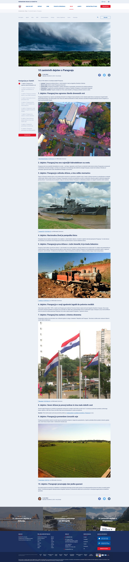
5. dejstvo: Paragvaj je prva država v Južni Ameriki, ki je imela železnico (27, 104)
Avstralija (39, 543)
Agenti (27, 17)
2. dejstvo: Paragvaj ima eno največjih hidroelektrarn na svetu (28, 89)
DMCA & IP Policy (66, 555)
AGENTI (79, 6)
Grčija (39, 544)
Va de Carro (41, 480)
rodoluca (41, 300)
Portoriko (39, 546)
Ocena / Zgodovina (61, 17)
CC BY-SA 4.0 (51, 158)
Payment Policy (60, 555)
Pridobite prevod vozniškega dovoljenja (25, 538)
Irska (38, 541)
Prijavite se (105, 6)
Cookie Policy (56, 555)
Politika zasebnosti (91, 555)
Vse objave (20, 17)
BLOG (71, 6)
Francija (52, 541)
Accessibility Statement (72, 555)
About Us (41, 555)
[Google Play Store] (104, 543)
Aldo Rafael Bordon (43, 158)
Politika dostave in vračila (79, 555)
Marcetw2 (41, 401)
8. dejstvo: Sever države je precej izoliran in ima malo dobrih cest (27, 120)
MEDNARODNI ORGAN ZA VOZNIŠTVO (27, 1)
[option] (21, 519)
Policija (52, 17)
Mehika (52, 538)
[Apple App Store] (104, 538)
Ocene (69, 17)
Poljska (52, 547)
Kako (32, 17)
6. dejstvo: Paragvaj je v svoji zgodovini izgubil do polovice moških (28, 110)
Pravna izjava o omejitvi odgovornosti (25, 559)
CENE (47, 6)
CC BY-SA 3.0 (46, 300)
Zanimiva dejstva (44, 17)
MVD (37, 17)
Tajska (52, 543)
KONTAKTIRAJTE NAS (91, 6)
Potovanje (75, 17)
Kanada (52, 544)
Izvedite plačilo (104, 548)
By (45, 74)
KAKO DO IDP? (29, 6)
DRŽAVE (40, 6)
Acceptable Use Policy (50, 555)
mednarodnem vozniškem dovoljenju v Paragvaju (78, 413)
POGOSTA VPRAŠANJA (59, 6)
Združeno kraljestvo (41, 538)
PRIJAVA (105, 17)
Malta (39, 547)
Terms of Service (44, 555)
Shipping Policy (85, 555)
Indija (52, 546)
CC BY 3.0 (47, 480)
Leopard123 (41, 231)
